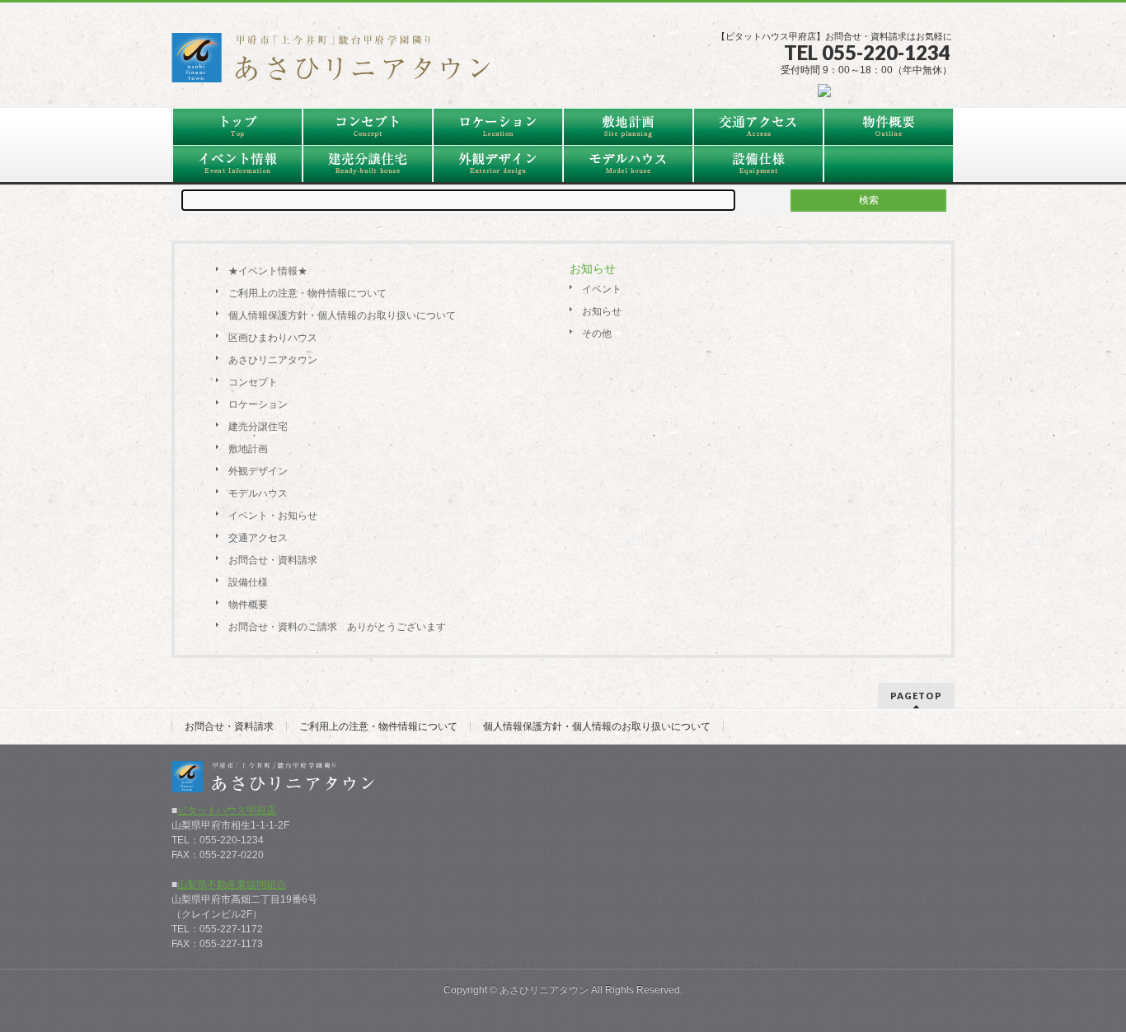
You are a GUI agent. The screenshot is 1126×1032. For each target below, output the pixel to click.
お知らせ (602, 311)
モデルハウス (258, 493)
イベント (602, 289)
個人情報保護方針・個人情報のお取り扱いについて (342, 315)
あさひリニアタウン (272, 360)
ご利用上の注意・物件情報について (307, 293)
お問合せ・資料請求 (272, 560)
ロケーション (258, 404)
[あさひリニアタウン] (340, 63)
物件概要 (248, 604)
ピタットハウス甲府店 (226, 810)
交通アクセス (258, 538)
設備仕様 (248, 582)
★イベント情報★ (267, 271)
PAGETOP (916, 695)
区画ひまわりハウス (272, 337)
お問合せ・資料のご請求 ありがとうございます (337, 627)
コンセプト (253, 382)
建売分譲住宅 (258, 426)
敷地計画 (248, 449)
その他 (597, 333)
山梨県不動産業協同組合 (231, 884)
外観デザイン (258, 471)
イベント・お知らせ (272, 515)
